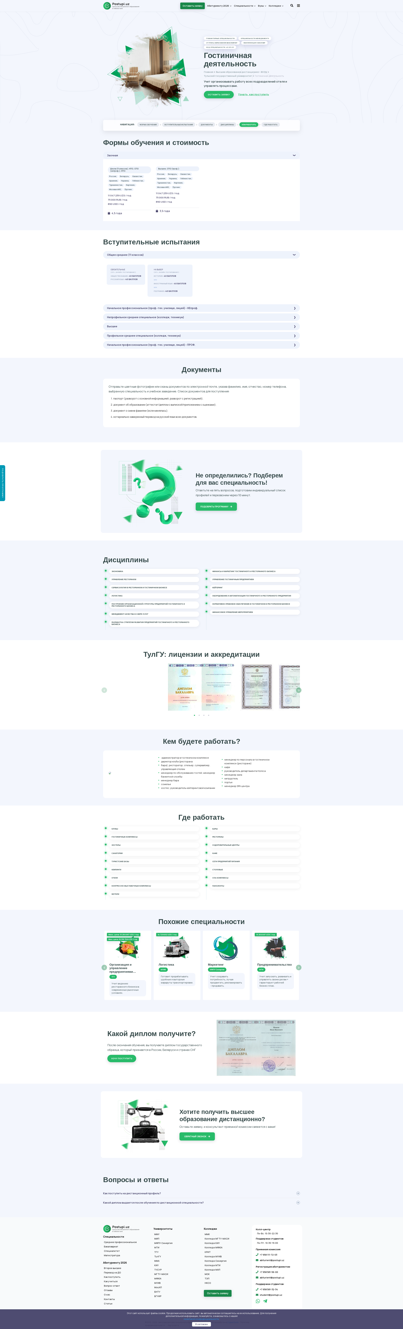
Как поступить (112, 1277)
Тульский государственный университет (228, 75)
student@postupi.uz (271, 1294)
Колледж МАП (212, 1269)
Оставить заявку (192, 5)
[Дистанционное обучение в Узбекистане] (122, 6)
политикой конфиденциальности (201, 1318)
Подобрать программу (214, 506)
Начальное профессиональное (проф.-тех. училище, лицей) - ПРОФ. (151, 345)
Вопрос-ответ (112, 1286)
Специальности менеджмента (255, 38)
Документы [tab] (207, 124)
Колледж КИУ (212, 1243)
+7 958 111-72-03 (268, 1254)
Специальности (244, 5)
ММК (207, 1234)
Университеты (162, 1229)
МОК (207, 1274)
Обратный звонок (195, 1136)
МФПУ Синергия (163, 1243)
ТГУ (156, 1252)
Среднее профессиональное (120, 1242)
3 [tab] (203, 715)
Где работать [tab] (271, 124)
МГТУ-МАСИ (161, 1274)
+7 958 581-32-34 (269, 1289)
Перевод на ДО (112, 1272)
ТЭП (207, 1278)
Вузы (261, 5)
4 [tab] (208, 715)
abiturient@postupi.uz (272, 1260)
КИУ (156, 1265)
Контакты (109, 1299)
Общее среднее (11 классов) (125, 255)
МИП (156, 1238)
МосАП (158, 1287)
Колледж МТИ (212, 1265)
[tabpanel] (201, 687)
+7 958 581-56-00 (269, 1272)
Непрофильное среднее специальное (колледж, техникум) (145, 317)
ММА (156, 1261)
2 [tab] (199, 715)
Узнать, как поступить (253, 94)
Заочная (112, 155)
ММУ (156, 1234)
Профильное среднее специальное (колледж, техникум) (144, 335)
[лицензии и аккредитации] (201, 687)
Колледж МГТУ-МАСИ (217, 1238)
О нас (107, 1294)
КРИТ (208, 1252)
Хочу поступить (121, 1058)
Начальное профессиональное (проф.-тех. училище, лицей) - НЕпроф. (152, 308)
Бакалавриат (111, 1246)
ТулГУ (157, 1256)
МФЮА (157, 1278)
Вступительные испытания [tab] (179, 124)
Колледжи (275, 5)
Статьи (108, 1303)
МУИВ (157, 1283)
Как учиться (111, 1281)
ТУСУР (158, 1269)
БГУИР (157, 1296)
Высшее (112, 326)
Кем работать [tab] (249, 124)
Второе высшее (112, 1268)
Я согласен (201, 1324)
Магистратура (112, 1255)
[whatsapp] (258, 1302)
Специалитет (112, 1251)
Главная (208, 71)
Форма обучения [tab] (148, 124)
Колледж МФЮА (213, 1247)
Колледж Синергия (216, 1261)
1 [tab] (194, 715)
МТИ (156, 1247)
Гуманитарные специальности (220, 38)
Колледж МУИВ (213, 1256)
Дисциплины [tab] (227, 124)
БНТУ (157, 1292)
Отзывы (108, 1290)
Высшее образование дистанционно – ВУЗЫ (241, 71)
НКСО (208, 1283)
